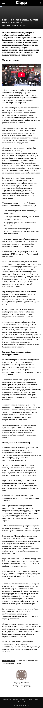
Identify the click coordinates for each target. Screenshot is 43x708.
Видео (30, 700)
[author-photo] (21, 680)
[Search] (40, 3)
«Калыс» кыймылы (8, 663)
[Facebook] (21, 689)
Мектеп (36, 700)
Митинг (19, 663)
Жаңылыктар (7, 700)
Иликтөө (15, 700)
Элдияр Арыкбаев (12, 25)
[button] (3, 3)
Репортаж (23, 700)
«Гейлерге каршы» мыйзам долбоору (27, 660)
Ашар (20, 702)
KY (24, 702)
